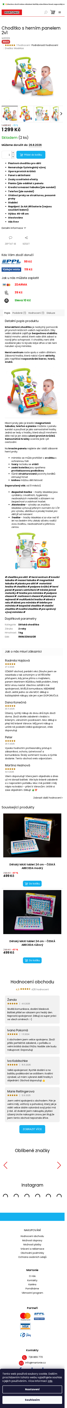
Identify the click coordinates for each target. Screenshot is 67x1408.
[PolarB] (39, 1165)
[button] (5, 1165)
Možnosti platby (32, 1244)
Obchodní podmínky (32, 1253)
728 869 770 (35, 1357)
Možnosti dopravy (32, 1240)
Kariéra (32, 1284)
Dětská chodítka (28, 624)
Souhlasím (32, 1400)
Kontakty (32, 1280)
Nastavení (32, 1389)
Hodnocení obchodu (32, 1236)
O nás (32, 1276)
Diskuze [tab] (51, 313)
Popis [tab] (7, 313)
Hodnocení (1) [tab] (36, 313)
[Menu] (59, 12)
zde (50, 1381)
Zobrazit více (32, 1129)
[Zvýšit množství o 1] (13, 153)
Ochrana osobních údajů (32, 1257)
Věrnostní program (32, 1292)
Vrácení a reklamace (32, 1248)
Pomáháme (32, 1288)
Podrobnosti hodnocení (45, 45)
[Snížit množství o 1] (13, 157)
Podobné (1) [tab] (19, 313)
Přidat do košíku (33, 154)
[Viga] (15, 1165)
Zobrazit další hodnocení (47, 797)
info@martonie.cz (35, 1362)
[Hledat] (46, 12)
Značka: (14, 48)
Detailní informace (12, 228)
